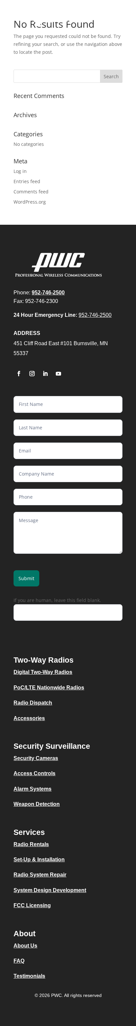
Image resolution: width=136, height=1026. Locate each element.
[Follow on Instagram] (32, 373)
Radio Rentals (31, 844)
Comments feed (31, 191)
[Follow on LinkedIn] (45, 373)
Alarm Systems (32, 789)
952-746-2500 (95, 315)
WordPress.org (30, 202)
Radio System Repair (40, 874)
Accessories (29, 718)
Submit (26, 578)
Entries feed (27, 181)
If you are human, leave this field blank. (57, 600)
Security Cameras (36, 758)
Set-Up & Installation (39, 859)
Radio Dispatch (33, 703)
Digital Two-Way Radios (43, 672)
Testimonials (29, 976)
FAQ (19, 961)
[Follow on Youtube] (58, 373)
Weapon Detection (37, 804)
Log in (20, 171)
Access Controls (34, 773)
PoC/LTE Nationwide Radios (49, 687)
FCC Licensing (32, 905)
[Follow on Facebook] (19, 373)
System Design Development (50, 890)
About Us (25, 945)
